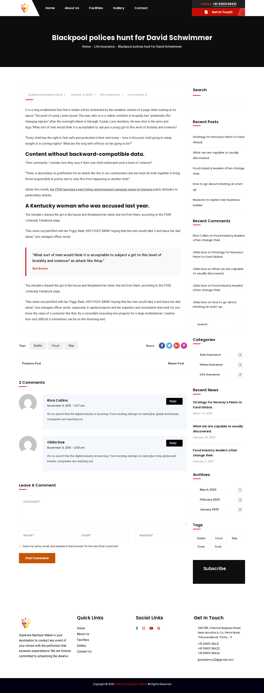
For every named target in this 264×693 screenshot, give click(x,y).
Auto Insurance (220, 354)
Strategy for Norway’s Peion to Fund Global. (218, 139)
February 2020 (220, 499)
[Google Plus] (177, 346)
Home (86, 46)
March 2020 (220, 489)
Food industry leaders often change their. (218, 171)
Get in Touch (222, 12)
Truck (218, 546)
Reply (172, 401)
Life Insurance (104, 46)
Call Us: (206, 4)
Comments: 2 (137, 95)
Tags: (22, 345)
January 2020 (220, 509)
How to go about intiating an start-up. (218, 186)
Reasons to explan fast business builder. (216, 202)
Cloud (55, 345)
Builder (38, 345)
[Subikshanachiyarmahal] (25, 8)
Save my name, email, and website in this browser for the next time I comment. (71, 546)
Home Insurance (220, 364)
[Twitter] (169, 346)
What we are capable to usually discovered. (216, 155)
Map (71, 345)
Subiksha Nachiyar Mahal (131, 684)
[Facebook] (162, 346)
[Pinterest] (184, 346)
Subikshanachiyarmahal (45, 95)
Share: (150, 346)
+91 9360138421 (225, 4)
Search (200, 90)
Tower (201, 546)
